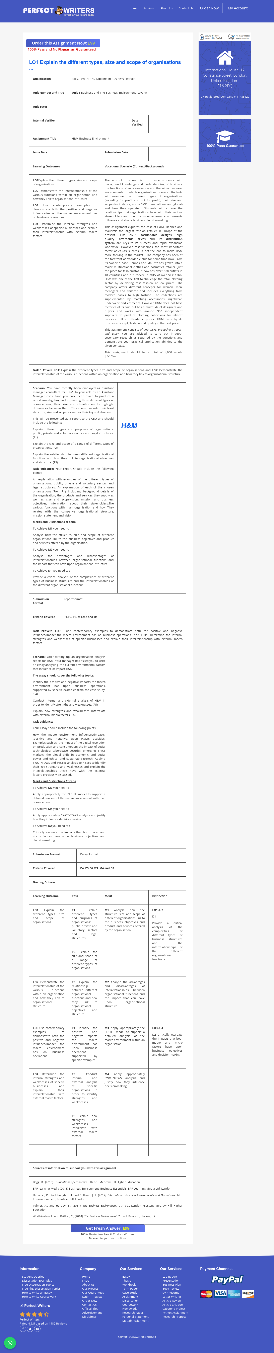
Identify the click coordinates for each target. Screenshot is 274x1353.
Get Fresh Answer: (107, 1228)
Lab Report (169, 1276)
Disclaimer (89, 1317)
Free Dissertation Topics (38, 1284)
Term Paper (130, 1288)
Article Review (171, 1300)
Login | (87, 1296)
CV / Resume (170, 1292)
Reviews (61, 1323)
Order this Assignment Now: (63, 43)
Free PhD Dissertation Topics (41, 1288)
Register (98, 1296)
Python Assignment (175, 1313)
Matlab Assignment (135, 1321)
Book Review (170, 1288)
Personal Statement (135, 1317)
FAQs (85, 1280)
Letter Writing (171, 1296)
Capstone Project (173, 1308)
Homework (129, 1308)
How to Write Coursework (39, 1296)
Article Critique (172, 1304)
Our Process (90, 1288)
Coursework (130, 1304)
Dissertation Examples (37, 1280)
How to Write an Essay (37, 1292)
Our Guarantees (93, 1292)
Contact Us (186, 8)
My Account (238, 8)
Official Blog (90, 1308)
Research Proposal (174, 1317)
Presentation (171, 1280)
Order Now (209, 8)
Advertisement (92, 1313)
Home (133, 8)
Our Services (131, 1268)
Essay (126, 1276)
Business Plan (171, 1284)
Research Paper (132, 1313)
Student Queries (33, 1276)
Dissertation (130, 1300)
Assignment (130, 1296)
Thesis (126, 1280)
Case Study (129, 1292)
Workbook (129, 1284)
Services (148, 8)
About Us (166, 8)
